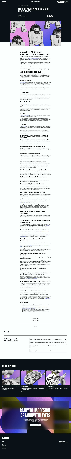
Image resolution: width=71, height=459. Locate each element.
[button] (67, 2)
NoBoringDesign (23, 202)
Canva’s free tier (23, 126)
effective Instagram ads (30, 245)
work (3, 441)
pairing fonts (29, 226)
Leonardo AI (22, 94)
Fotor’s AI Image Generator (24, 115)
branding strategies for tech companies (30, 278)
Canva (34, 308)
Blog (19, 5)
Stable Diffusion (23, 82)
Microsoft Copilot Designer (26, 308)
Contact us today (47, 298)
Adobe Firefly (45, 307)
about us (4, 445)
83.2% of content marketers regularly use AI (31, 58)
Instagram (4, 448)
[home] (4, 1)
